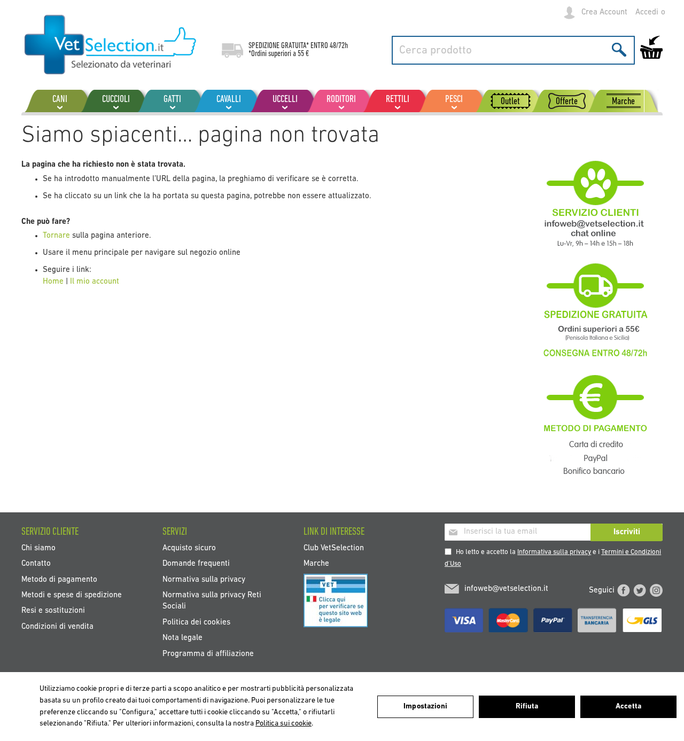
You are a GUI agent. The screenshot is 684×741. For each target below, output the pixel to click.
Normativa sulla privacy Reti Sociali (211, 601)
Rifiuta (527, 707)
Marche (316, 564)
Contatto (36, 564)
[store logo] (110, 45)
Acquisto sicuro (189, 548)
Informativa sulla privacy (554, 552)
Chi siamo (38, 548)
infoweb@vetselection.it (506, 589)
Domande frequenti (196, 564)
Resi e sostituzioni (53, 611)
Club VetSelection (334, 548)
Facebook (624, 590)
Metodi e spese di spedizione (71, 595)
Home (53, 282)
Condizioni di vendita (57, 626)
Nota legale (182, 638)
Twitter (640, 590)
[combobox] (513, 50)
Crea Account (604, 13)
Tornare (57, 236)
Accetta (628, 707)
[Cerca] (619, 49)
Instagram (656, 590)
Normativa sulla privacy (203, 579)
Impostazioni (425, 707)
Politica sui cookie (283, 724)
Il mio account (94, 282)
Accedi (646, 13)
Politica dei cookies (196, 622)
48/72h (339, 46)
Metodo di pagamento (59, 579)
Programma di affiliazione (208, 654)
